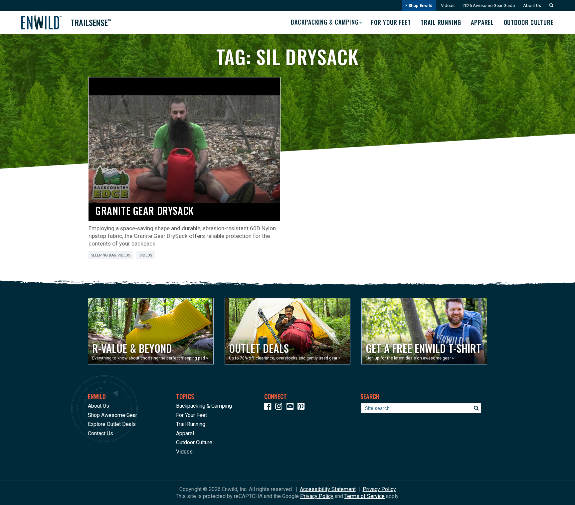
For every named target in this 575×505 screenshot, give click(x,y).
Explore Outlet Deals (112, 424)
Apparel (482, 22)
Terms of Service (364, 496)
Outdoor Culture (529, 22)
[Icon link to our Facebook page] (269, 407)
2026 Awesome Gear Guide (489, 5)
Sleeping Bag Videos (110, 255)
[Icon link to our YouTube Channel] (291, 407)
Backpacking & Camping (204, 406)
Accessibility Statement (328, 489)
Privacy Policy (379, 489)
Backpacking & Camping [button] (325, 22)
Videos (448, 5)
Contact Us (100, 433)
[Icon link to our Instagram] (280, 407)
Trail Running (441, 22)
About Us (532, 5)
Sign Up (448, 485)
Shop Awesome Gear (112, 415)
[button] (550, 5)
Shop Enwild (420, 5)
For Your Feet (391, 22)
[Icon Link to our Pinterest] (302, 407)
